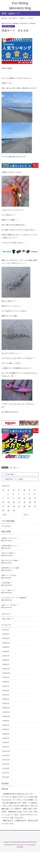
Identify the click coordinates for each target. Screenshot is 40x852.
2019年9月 (5, 677)
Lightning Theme (23, 845)
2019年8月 (5, 682)
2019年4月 (5, 695)
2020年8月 (5, 651)
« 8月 (4, 515)
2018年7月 (5, 725)
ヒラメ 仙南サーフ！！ (9, 590)
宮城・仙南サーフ (8, 26)
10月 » (25, 515)
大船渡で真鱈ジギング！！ (10, 545)
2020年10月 (6, 643)
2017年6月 (5, 777)
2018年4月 (5, 738)
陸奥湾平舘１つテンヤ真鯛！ (14, 479)
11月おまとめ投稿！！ (9, 553)
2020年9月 (5, 647)
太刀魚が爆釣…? (10, 474)
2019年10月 (6, 673)
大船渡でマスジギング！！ (10, 538)
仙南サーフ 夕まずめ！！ (10, 605)
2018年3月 (5, 742)
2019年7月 (5, 686)
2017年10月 (6, 760)
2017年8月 (5, 768)
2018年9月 (5, 721)
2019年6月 (5, 690)
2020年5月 (5, 664)
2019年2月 (5, 699)
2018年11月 (6, 712)
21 (3, 506)
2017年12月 (6, 751)
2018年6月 (5, 729)
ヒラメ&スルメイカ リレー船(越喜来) (14, 597)
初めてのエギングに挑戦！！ (11, 560)
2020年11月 (6, 638)
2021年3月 (5, 634)
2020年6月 (5, 660)
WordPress (14, 845)
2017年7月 (5, 773)
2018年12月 (6, 708)
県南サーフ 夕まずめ (9, 575)
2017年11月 (6, 755)
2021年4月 (5, 630)
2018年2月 (5, 747)
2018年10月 (6, 716)
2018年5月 (5, 734)
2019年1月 (5, 703)
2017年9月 (5, 764)
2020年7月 (5, 656)
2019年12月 (6, 669)
